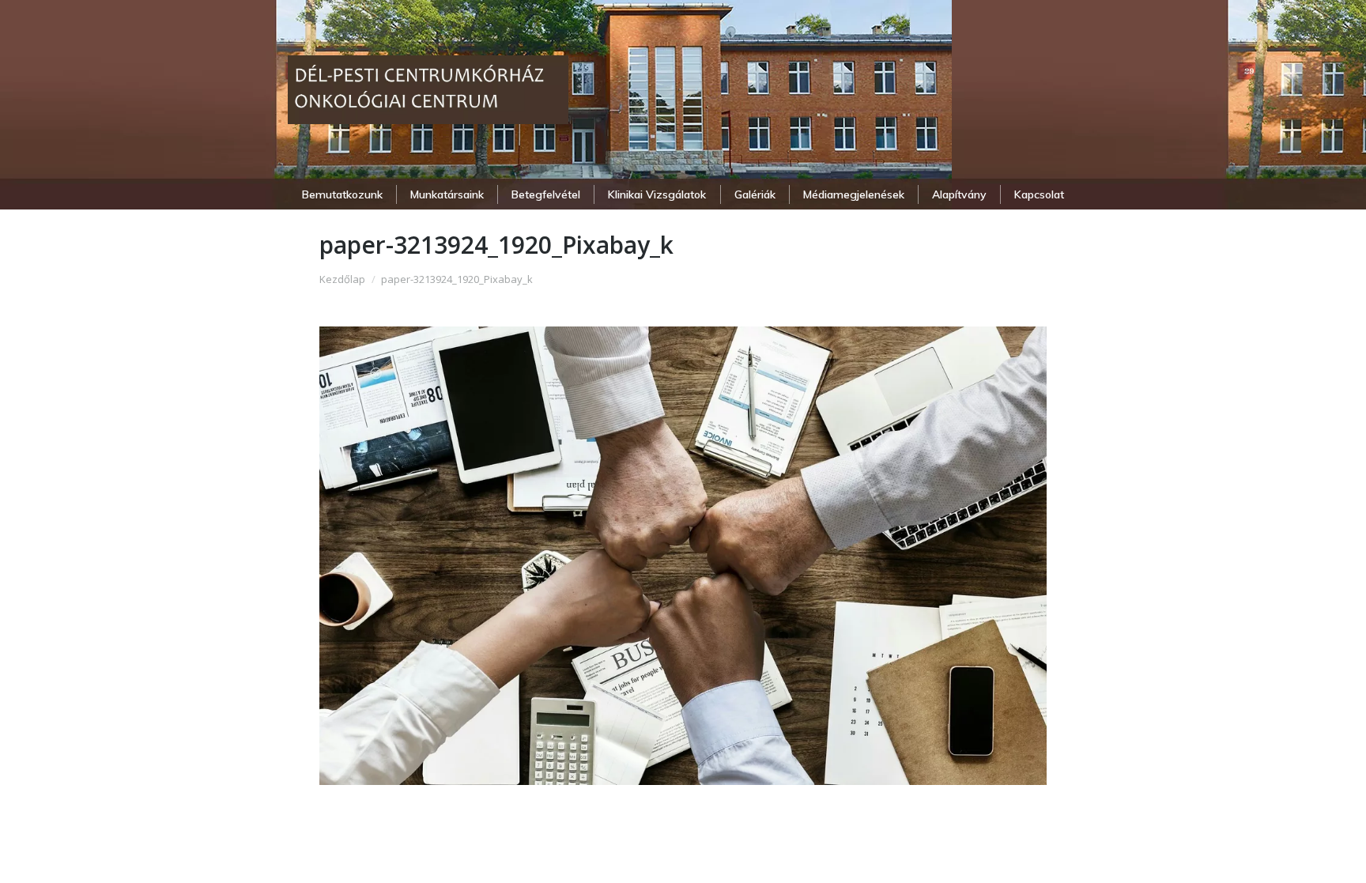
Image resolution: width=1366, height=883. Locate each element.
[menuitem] (342, 194)
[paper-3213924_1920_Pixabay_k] (683, 555)
